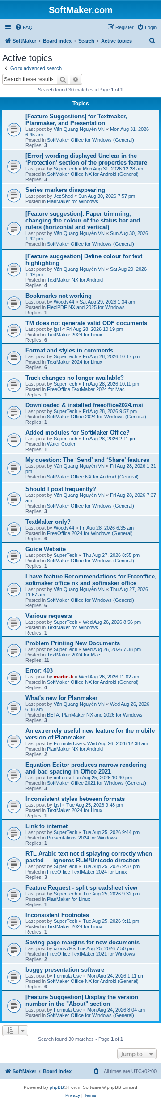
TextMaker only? (48, 521)
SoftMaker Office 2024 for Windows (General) (96, 416)
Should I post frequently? (60, 489)
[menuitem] (24, 27)
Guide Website (45, 549)
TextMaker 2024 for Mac (73, 654)
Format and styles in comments (69, 350)
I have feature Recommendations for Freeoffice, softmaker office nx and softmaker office (91, 580)
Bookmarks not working (58, 295)
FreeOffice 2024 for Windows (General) (90, 533)
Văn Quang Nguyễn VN (79, 129)
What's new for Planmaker (61, 698)
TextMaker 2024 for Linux (74, 334)
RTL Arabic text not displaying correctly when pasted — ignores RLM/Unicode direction (88, 857)
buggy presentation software (64, 969)
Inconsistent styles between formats (75, 798)
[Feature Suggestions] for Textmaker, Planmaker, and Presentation (76, 119)
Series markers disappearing (65, 190)
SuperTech (65, 168)
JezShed (63, 196)
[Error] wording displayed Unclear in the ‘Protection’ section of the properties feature (86, 159)
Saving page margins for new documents (82, 942)
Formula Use (68, 743)
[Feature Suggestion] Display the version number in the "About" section (81, 1000)
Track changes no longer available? (74, 377)
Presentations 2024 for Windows (82, 837)
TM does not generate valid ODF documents (86, 323)
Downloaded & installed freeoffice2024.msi (84, 405)
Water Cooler (61, 444)
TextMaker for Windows (72, 627)
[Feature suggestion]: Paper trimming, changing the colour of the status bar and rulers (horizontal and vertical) (82, 220)
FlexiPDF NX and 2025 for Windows (86, 307)
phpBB (57, 1087)
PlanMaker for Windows (72, 201)
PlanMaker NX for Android (75, 749)
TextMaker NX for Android (75, 280)
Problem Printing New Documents (72, 643)
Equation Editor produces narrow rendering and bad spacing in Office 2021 (86, 768)
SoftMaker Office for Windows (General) (90, 140)
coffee (60, 777)
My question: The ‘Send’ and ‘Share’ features (87, 459)
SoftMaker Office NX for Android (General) (93, 174)
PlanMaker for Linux (68, 899)
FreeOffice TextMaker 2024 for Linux (87, 871)
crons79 (63, 948)
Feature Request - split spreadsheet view (81, 887)
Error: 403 (39, 670)
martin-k (63, 676)
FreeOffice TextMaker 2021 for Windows (91, 953)
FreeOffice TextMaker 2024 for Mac (86, 389)
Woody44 (64, 301)
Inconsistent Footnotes (57, 915)
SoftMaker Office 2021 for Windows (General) (96, 783)
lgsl (57, 329)
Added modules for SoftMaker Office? (77, 432)
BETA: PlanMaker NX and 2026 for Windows (95, 714)
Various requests (48, 616)
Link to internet (46, 826)
